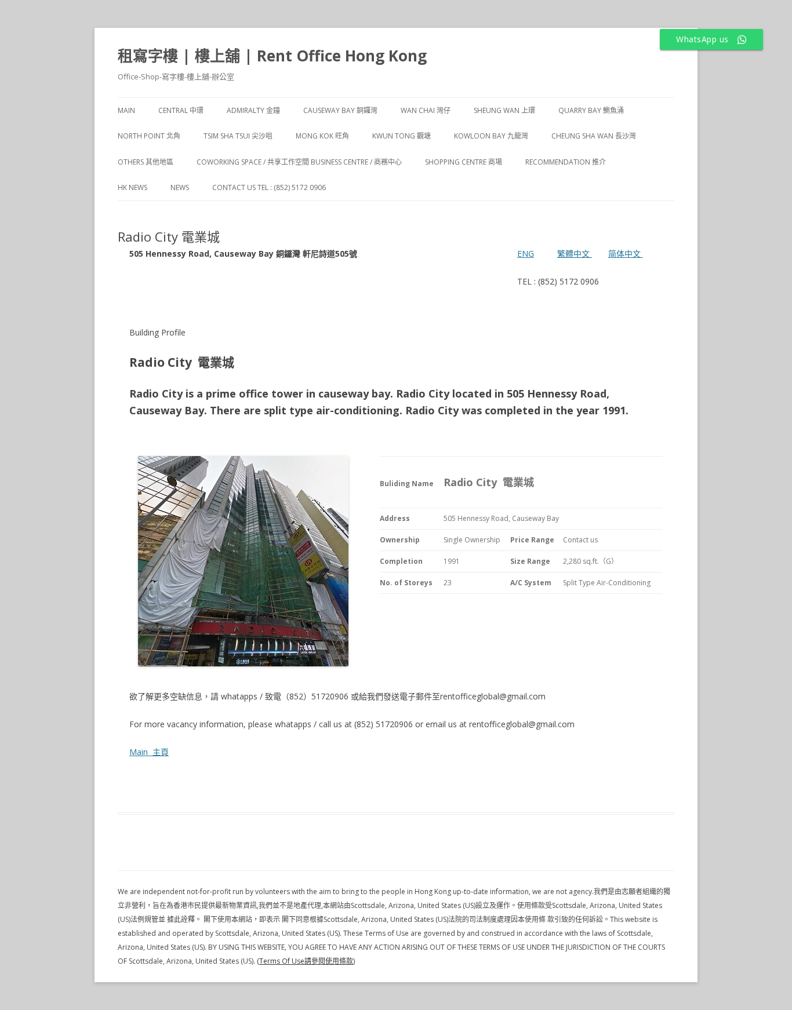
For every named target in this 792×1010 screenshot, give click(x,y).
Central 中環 (181, 110)
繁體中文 (574, 253)
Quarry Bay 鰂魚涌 (591, 110)
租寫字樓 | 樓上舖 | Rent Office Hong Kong (272, 55)
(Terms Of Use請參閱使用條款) (306, 961)
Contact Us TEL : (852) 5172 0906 (269, 187)
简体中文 (624, 253)
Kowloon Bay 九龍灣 (491, 136)
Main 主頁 (149, 751)
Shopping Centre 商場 (463, 162)
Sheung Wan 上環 (504, 110)
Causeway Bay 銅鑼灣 (340, 110)
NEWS (179, 187)
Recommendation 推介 (565, 162)
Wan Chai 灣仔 (426, 110)
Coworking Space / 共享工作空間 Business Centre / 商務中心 (299, 162)
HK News (132, 187)
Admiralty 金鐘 (253, 110)
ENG (525, 253)
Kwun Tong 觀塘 (401, 136)
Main (126, 110)
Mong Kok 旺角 (322, 136)
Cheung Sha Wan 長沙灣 (593, 136)
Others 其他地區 (145, 162)
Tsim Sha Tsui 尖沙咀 (238, 136)
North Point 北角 (149, 136)
